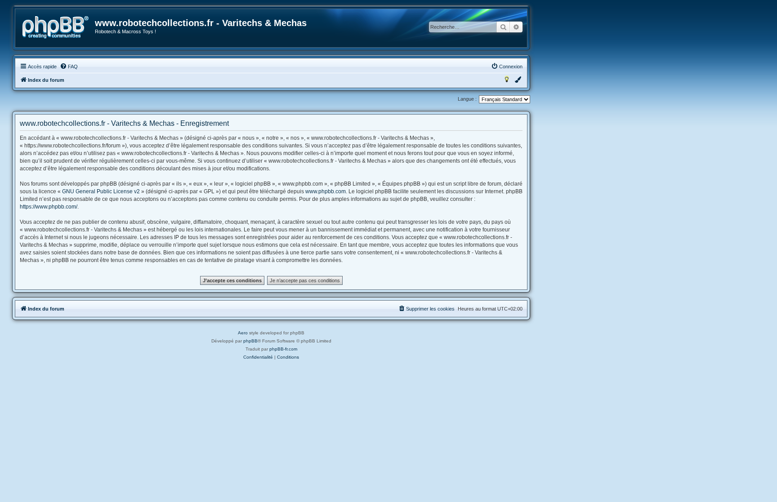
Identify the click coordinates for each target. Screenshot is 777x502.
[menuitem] (69, 66)
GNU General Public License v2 (101, 191)
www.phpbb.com (325, 191)
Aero (243, 332)
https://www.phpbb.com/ (48, 207)
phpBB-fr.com (283, 349)
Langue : (467, 99)
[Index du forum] (55, 27)
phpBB (250, 340)
